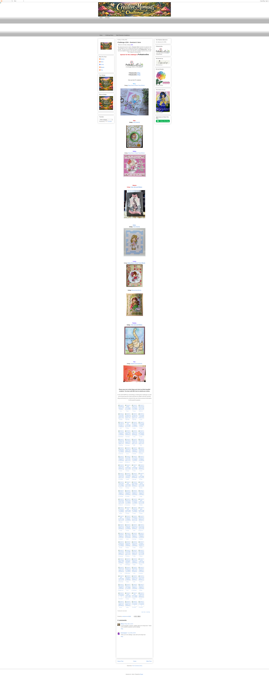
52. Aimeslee (141, 513)
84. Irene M (140, 581)
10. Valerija (127, 428)
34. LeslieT (127, 479)
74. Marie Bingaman (127, 564)
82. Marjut (127, 581)
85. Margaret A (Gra (120, 590)
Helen (134, 225)
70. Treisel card (127, 556)
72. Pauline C (141, 556)
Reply (122, 628)
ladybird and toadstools (136, 363)
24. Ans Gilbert (141, 453)
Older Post (149, 661)
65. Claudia (120, 547)
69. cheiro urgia (121, 556)
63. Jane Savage (134, 539)
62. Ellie (127, 539)
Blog (138, 73)
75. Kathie (134, 564)
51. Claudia (134, 513)
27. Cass (134, 462)
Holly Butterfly (136, 122)
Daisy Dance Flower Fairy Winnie (136, 85)
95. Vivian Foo (134, 607)
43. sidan (134, 496)
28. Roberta (140, 462)
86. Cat (127, 590)
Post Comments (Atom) (137, 665)
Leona (102, 64)
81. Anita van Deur (120, 581)
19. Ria (134, 445)
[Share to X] (137, 616)
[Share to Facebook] (138, 616)
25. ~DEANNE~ (120, 462)
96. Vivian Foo (141, 607)
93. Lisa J (120, 607)
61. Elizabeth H (121, 539)
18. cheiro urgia (127, 445)
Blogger (141, 674)
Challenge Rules (109, 35)
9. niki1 (121, 428)
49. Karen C (120, 513)
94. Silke (127, 607)
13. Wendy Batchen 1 (121, 436)
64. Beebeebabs (141, 539)
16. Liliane (140, 436)
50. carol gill (127, 513)
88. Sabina (140, 590)
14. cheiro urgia (127, 436)
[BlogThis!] (136, 616)
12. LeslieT (140, 428)
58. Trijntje (127, 530)
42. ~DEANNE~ (127, 496)
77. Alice (120, 573)
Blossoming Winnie (136, 290)
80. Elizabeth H (141, 573)
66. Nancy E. (127, 547)
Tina (102, 70)
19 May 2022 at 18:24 (128, 623)
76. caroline (140, 564)
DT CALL (107, 17)
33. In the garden (120, 479)
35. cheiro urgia (134, 479)
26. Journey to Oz (127, 462)
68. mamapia (140, 547)
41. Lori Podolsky (120, 496)
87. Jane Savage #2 (134, 590)
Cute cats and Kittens (136, 187)
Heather (102, 59)
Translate (110, 121)
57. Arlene (120, 530)
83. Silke (134, 581)
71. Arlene (134, 556)
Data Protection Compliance (123, 35)
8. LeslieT (140, 419)
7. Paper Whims (134, 419)
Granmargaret (124, 632)
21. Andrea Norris (120, 453)
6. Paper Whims (127, 419)
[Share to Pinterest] (140, 616)
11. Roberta (134, 428)
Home (101, 17)
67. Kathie (134, 547)
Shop (138, 74)
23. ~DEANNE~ (134, 453)
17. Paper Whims (120, 445)
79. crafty (134, 573)
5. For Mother (120, 419)
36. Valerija (140, 479)
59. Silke (134, 530)
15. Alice (134, 436)
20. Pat (141, 445)
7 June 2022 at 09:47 (131, 632)
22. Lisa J (127, 453)
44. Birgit (141, 496)
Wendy (122, 623)
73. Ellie (121, 564)
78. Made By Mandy (127, 573)
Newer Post (120, 661)
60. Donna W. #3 (141, 530)
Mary (134, 83)
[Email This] (134, 616)
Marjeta (102, 67)
